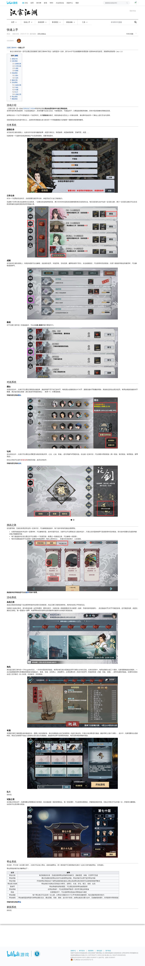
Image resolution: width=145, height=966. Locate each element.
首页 (32, 3)
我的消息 (133, 11)
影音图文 (55, 22)
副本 (27, 592)
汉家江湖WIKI (12, 47)
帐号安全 (82, 950)
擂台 (19, 395)
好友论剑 (24, 460)
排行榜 (38, 3)
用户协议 (108, 950)
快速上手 (27, 22)
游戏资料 (41, 22)
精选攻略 (69, 22)
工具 (84, 22)
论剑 (19, 463)
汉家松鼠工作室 (28, 108)
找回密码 (90, 950)
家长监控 (99, 950)
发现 (45, 3)
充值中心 (69, 3)
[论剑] (72, 491)
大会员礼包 (60, 3)
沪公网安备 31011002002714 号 (83, 960)
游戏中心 (73, 950)
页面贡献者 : (10, 40)
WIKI (51, 3)
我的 (77, 3)
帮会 (19, 902)
